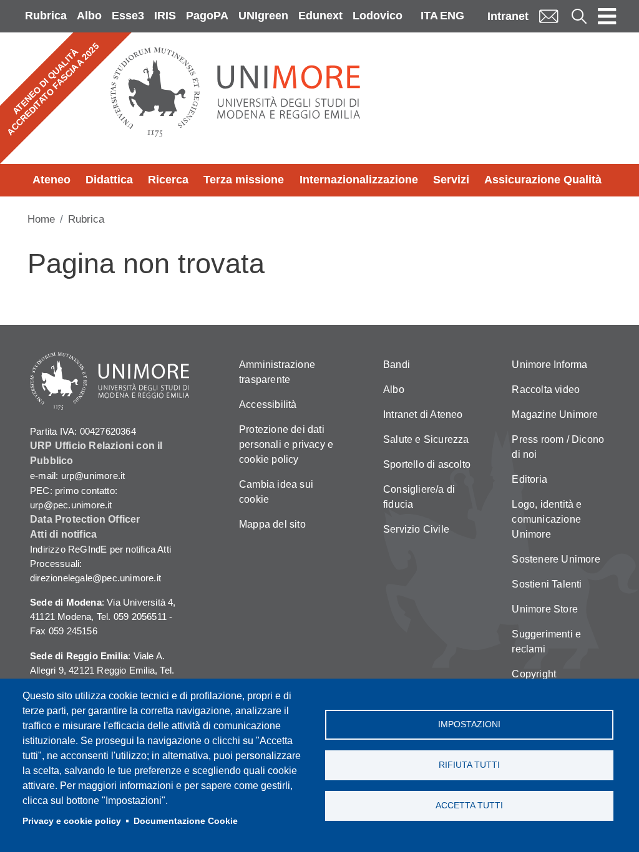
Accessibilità (268, 404)
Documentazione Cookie (186, 821)
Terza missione (243, 179)
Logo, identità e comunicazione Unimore (547, 519)
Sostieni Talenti (547, 584)
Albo (89, 15)
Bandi (396, 364)
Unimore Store (545, 609)
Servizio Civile (416, 529)
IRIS (165, 15)
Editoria (529, 479)
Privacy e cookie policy (71, 821)
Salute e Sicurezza (426, 439)
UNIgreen (263, 15)
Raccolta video (546, 389)
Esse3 (128, 15)
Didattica (109, 179)
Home (41, 219)
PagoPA (207, 15)
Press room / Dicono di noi (558, 447)
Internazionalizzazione (359, 179)
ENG (452, 15)
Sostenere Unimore (556, 559)
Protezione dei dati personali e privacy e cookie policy (286, 444)
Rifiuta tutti (469, 765)
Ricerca (168, 179)
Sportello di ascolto (427, 464)
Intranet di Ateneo (423, 414)
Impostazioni (469, 724)
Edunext (320, 15)
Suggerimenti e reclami (546, 641)
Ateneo (51, 179)
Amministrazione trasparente (277, 372)
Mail (548, 16)
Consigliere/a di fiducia (419, 497)
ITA (429, 15)
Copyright (534, 674)
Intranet (508, 16)
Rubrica (46, 15)
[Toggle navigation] (607, 16)
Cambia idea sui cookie (276, 492)
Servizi (451, 179)
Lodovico (377, 15)
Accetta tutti (469, 805)
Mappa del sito (272, 524)
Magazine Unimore (555, 414)
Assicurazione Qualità (543, 179)
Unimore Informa (549, 364)
